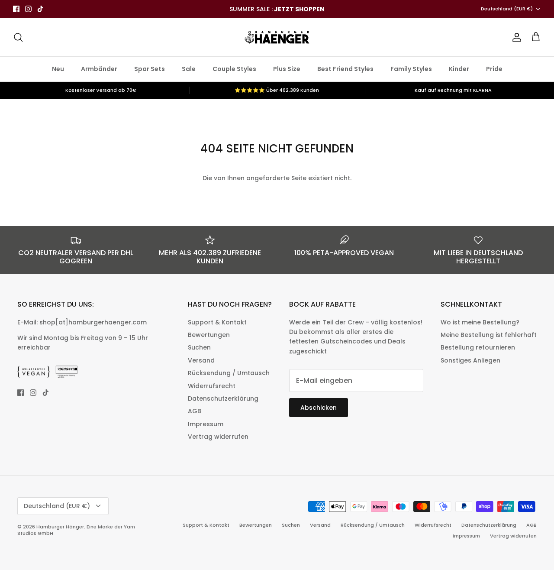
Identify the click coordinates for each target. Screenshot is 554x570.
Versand (201, 360)
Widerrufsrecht (211, 386)
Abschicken (318, 407)
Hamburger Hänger (60, 526)
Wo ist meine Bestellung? (480, 322)
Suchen (199, 347)
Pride (494, 69)
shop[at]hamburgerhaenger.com (93, 322)
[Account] (515, 37)
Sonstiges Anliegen (470, 360)
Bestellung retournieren (478, 347)
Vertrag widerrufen (218, 436)
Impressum (205, 424)
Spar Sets (149, 69)
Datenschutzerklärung (223, 398)
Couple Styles (234, 69)
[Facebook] (16, 9)
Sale (189, 69)
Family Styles (411, 69)
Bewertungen (209, 334)
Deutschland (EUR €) (507, 8)
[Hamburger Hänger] (277, 37)
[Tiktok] (40, 9)
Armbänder (99, 69)
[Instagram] (28, 9)
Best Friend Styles (345, 69)
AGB (194, 411)
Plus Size (286, 69)
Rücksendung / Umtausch (229, 373)
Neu (58, 69)
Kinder (459, 69)
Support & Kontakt (217, 322)
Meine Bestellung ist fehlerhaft (489, 334)
